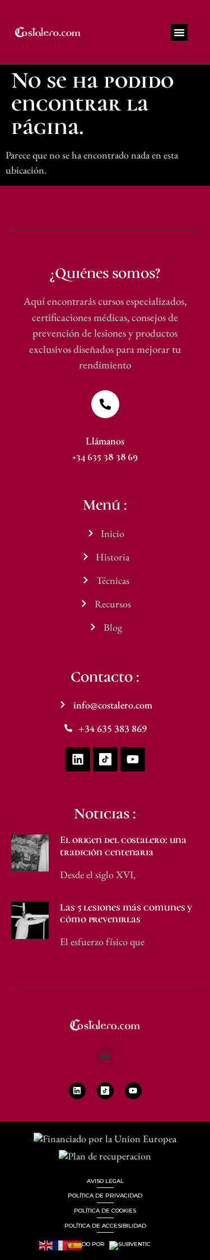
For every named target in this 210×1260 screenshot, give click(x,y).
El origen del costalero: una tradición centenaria (123, 845)
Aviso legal (105, 1181)
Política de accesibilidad (105, 1225)
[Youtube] (132, 759)
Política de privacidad (105, 1195)
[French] (61, 1244)
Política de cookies (105, 1210)
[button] (179, 32)
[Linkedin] (78, 759)
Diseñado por (83, 1244)
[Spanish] (75, 1244)
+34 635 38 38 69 (105, 457)
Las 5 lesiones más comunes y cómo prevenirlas (126, 913)
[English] (46, 1244)
